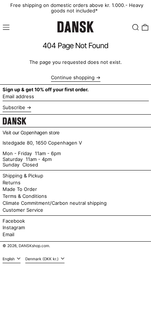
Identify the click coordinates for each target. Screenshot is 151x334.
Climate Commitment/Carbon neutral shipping (55, 203)
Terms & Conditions (25, 196)
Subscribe (14, 107)
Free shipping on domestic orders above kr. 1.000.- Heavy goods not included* (76, 8)
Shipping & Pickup (23, 175)
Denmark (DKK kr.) (42, 259)
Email (8, 234)
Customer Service (23, 210)
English (9, 259)
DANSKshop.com (34, 245)
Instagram (14, 227)
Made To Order (20, 189)
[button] (135, 27)
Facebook (14, 221)
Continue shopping (73, 77)
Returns (12, 182)
